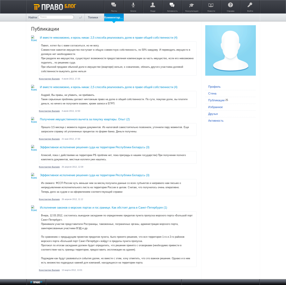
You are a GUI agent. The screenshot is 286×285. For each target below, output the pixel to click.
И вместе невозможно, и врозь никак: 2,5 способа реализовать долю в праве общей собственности (106, 37)
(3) (147, 147)
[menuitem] (94, 17)
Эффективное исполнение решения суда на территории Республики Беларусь (92, 147)
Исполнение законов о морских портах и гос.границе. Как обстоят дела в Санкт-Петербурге (101, 207)
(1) (165, 207)
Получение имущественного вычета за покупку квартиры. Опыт (82, 119)
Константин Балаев (49, 79)
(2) (128, 119)
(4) (175, 37)
